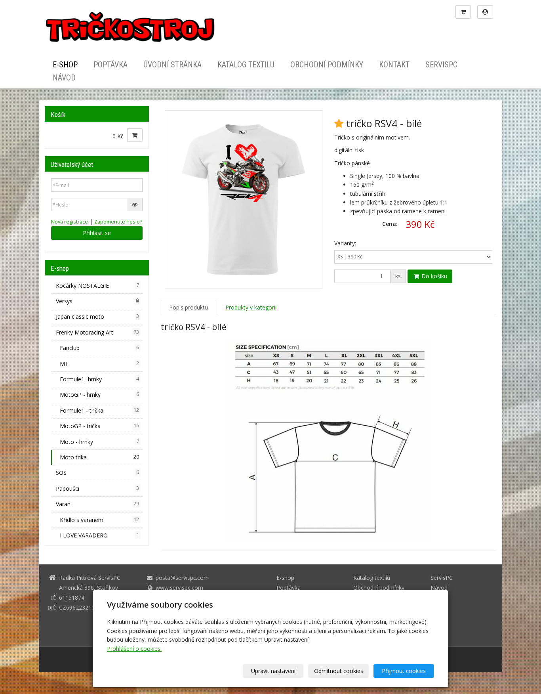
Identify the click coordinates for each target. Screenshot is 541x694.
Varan (97, 504)
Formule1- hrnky (99, 379)
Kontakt (394, 65)
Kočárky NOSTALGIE (97, 285)
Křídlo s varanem (99, 520)
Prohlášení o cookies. (134, 648)
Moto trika (99, 457)
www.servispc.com (179, 587)
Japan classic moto (97, 316)
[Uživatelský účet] (485, 12)
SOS (97, 472)
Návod (64, 77)
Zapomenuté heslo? (118, 221)
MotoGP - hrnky (99, 394)
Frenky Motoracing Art (97, 332)
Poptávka (110, 65)
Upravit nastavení (273, 671)
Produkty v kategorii (250, 307)
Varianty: (345, 243)
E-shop (65, 65)
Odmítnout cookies (338, 671)
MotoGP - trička (99, 426)
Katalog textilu (245, 65)
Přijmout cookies (404, 671)
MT (99, 363)
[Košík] (463, 12)
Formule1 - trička (99, 410)
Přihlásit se (97, 233)
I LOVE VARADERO (99, 535)
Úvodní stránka (172, 65)
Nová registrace (69, 221)
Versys (64, 301)
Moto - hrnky (99, 441)
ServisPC (441, 65)
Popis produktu (188, 307)
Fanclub (99, 348)
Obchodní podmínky (326, 65)
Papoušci (97, 488)
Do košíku (433, 276)
